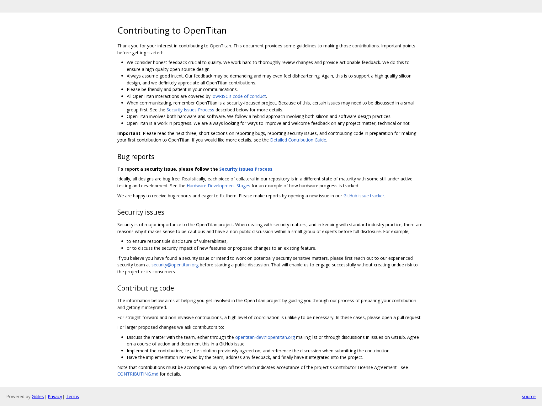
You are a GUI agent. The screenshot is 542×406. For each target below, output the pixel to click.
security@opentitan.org (175, 265)
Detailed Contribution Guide (298, 140)
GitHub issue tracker (363, 196)
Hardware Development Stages (218, 186)
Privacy (55, 396)
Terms (72, 396)
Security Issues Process (190, 110)
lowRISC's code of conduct (239, 96)
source (529, 396)
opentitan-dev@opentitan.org (265, 337)
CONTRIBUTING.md (137, 374)
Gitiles (38, 396)
